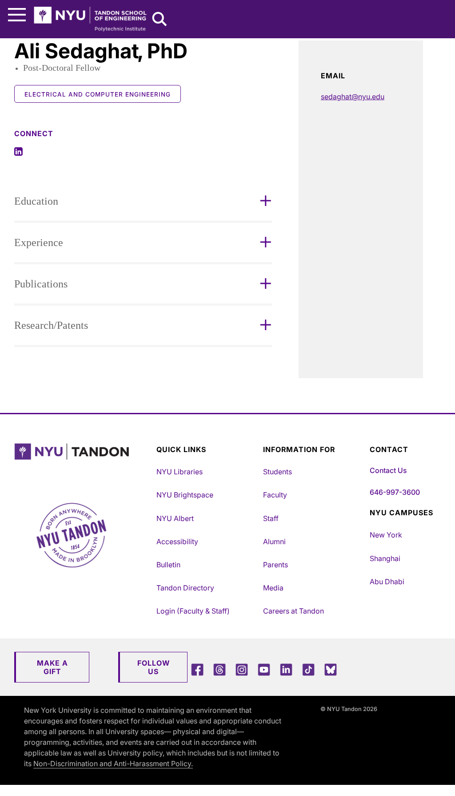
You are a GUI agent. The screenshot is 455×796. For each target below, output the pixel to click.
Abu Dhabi (387, 581)
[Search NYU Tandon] (160, 20)
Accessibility (177, 541)
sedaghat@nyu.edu (352, 96)
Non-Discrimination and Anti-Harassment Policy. (113, 763)
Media (273, 587)
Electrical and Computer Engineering (97, 94)
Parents (275, 564)
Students (277, 471)
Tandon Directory (185, 587)
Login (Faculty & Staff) (193, 610)
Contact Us (388, 470)
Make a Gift (52, 667)
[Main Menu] (16, 14)
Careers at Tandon (293, 610)
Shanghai (385, 558)
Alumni (274, 541)
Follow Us (153, 667)
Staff (271, 518)
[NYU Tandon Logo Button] (83, 463)
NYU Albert (175, 518)
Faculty (275, 494)
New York (386, 534)
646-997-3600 (395, 492)
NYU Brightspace (184, 494)
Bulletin (168, 564)
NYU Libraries (179, 471)
